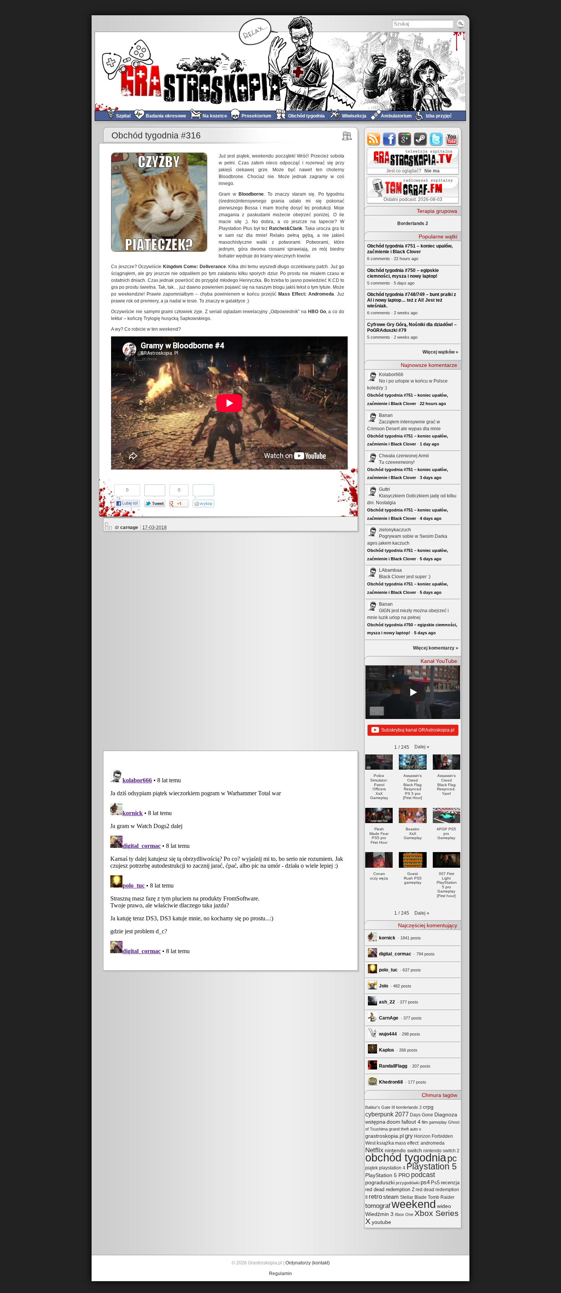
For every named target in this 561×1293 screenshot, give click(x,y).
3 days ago (431, 477)
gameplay (438, 1122)
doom (393, 1122)
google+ (405, 139)
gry (409, 1136)
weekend (414, 1204)
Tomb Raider (441, 1197)
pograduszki (380, 1182)
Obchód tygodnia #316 (156, 135)
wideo (444, 1206)
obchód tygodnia (405, 1157)
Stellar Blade (413, 1197)
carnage (129, 527)
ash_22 (387, 1002)
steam (421, 139)
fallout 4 (411, 1122)
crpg (428, 1107)
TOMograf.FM (411, 190)
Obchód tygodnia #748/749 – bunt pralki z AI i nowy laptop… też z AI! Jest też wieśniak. (411, 300)
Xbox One (404, 1214)
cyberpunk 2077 (387, 1114)
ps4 (425, 1182)
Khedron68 (391, 1082)
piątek (371, 1168)
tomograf (377, 1205)
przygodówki (407, 1182)
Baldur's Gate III (380, 1107)
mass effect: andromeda (420, 1143)
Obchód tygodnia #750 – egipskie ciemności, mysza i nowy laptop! (403, 273)
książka (385, 1143)
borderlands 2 (409, 1107)
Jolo (383, 986)
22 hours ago (433, 403)
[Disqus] (233, 639)
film (425, 1122)
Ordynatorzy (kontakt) (307, 1263)
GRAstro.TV (412, 161)
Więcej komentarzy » (435, 648)
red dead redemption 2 (389, 1189)
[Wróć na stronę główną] (280, 71)
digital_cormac (395, 954)
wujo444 (388, 1034)
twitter (436, 139)
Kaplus (386, 1050)
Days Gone (421, 1115)
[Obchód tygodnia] (347, 136)
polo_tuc (388, 970)
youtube (452, 139)
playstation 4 (392, 1168)
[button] (422, 746)
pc (452, 1158)
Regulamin (280, 1273)
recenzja (450, 1182)
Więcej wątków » (440, 352)
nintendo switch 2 (441, 1150)
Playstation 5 (431, 1166)
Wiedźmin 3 (379, 1214)
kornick (387, 938)
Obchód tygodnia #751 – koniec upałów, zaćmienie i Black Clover (410, 248)
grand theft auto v (405, 1129)
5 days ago (431, 558)
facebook (389, 139)
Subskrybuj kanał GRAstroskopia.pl (418, 730)
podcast (423, 1175)
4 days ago (431, 518)
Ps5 (435, 1182)
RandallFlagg (393, 1066)
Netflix (374, 1150)
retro (375, 1196)
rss (374, 139)
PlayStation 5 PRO (387, 1175)
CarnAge (388, 1018)
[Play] (413, 692)
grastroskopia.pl (384, 1136)
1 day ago (429, 444)
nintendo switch (403, 1150)
